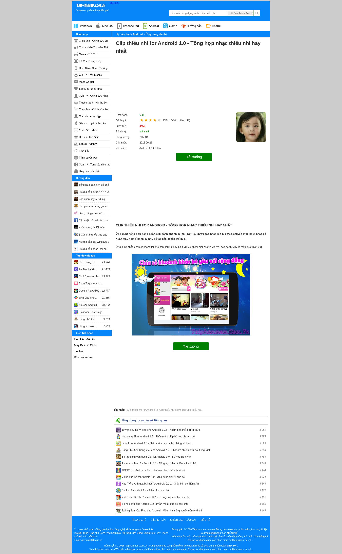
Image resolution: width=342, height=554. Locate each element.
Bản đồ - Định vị (88, 143)
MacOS (114, 3)
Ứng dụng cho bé (89, 171)
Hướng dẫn (194, 26)
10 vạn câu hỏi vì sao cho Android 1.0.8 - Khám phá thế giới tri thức (193, 429)
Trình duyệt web (88, 157)
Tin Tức (79, 351)
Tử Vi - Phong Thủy (90, 61)
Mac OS (107, 26)
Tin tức (216, 26)
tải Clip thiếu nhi (164, 409)
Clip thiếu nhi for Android (141, 409)
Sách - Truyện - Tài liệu (92, 123)
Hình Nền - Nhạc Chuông (93, 68)
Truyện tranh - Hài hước (93, 102)
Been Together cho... (90, 283)
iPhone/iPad (131, 26)
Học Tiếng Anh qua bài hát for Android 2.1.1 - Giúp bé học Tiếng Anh (193, 483)
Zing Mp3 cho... (87, 297)
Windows (85, 26)
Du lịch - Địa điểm (89, 137)
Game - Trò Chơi (88, 54)
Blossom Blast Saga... (91, 312)
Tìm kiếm (257, 13)
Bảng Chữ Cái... (87, 319)
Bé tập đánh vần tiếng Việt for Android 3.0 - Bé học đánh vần (193, 456)
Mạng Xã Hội (86, 81)
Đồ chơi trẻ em (83, 357)
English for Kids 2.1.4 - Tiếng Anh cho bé (193, 490)
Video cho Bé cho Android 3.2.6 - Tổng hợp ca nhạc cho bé (193, 497)
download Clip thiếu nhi (187, 409)
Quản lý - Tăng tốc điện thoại (94, 164)
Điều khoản (158, 520)
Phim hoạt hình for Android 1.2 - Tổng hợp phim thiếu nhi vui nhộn (193, 463)
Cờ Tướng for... (87, 262)
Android (153, 26)
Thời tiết (84, 150)
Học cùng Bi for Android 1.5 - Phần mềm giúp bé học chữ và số (193, 436)
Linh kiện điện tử (84, 339)
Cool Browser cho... (89, 276)
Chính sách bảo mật (183, 520)
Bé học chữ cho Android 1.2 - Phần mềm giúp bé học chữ (193, 503)
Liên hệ (205, 520)
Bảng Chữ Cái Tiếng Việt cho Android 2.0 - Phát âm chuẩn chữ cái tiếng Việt (193, 450)
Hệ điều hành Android (129, 34)
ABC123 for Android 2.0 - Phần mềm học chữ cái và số (193, 470)
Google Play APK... (89, 290)
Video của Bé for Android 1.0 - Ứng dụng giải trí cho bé (193, 476)
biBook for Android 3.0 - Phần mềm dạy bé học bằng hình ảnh (193, 443)
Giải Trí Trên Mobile (90, 74)
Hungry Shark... (87, 326)
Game (172, 26)
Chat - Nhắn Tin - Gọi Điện (94, 47)
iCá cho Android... (88, 304)
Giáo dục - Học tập (90, 116)
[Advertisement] (191, 84)
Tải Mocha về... (87, 269)
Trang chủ (139, 520)
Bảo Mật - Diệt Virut (90, 88)
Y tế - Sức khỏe (88, 130)
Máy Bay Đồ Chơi (85, 345)
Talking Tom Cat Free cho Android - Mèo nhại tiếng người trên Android (193, 510)
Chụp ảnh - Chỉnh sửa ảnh (94, 40)
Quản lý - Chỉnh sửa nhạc (93, 95)
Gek (142, 114)
